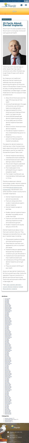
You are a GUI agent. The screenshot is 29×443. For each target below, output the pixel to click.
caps (7, 284)
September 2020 (8, 376)
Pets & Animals (8, 420)
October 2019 (7, 388)
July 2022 (7, 352)
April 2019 (7, 395)
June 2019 (7, 393)
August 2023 (7, 338)
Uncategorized (8, 421)
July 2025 (7, 312)
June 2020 (7, 379)
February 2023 (8, 344)
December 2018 (8, 399)
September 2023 (8, 337)
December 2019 (8, 386)
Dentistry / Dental (8, 418)
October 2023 (7, 335)
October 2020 (7, 375)
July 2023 (7, 339)
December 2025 (8, 307)
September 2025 (8, 310)
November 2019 (8, 387)
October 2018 (7, 401)
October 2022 (7, 349)
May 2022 (7, 354)
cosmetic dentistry (15, 284)
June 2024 (7, 327)
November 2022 (8, 348)
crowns (5, 286)
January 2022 (8, 358)
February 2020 (8, 384)
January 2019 (7, 398)
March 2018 (7, 409)
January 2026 (8, 306)
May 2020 (7, 380)
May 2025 (7, 315)
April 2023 (7, 342)
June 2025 (7, 313)
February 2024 (8, 331)
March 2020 (7, 383)
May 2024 (7, 328)
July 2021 (7, 365)
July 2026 (7, 299)
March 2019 (7, 396)
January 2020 (8, 385)
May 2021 (7, 367)
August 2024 (7, 324)
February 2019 (8, 397)
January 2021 (7, 372)
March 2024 (7, 330)
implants (14, 289)
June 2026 (7, 300)
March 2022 (7, 356)
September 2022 (8, 350)
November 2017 (8, 413)
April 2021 (7, 368)
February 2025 (8, 318)
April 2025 (7, 316)
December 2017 (8, 412)
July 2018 (7, 405)
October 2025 (7, 309)
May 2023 (7, 341)
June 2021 (7, 366)
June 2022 (7, 353)
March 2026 (7, 304)
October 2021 (7, 362)
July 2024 (7, 326)
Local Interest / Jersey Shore (10, 419)
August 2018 (7, 404)
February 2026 (8, 305)
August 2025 (7, 311)
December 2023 (8, 333)
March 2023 (7, 343)
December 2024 (8, 320)
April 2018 (7, 408)
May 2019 (7, 394)
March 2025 (7, 317)
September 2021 (8, 363)
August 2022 (7, 351)
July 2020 (7, 378)
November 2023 (8, 334)
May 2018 (7, 407)
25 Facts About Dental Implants (13, 24)
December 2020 (8, 373)
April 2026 (7, 303)
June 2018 (7, 406)
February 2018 (8, 410)
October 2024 (8, 322)
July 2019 (7, 391)
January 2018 (7, 411)
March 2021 (7, 369)
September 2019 (8, 389)
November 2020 (8, 374)
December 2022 (8, 346)
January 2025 (7, 319)
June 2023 (7, 340)
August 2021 (7, 364)
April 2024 (7, 329)
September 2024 (8, 323)
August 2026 (7, 298)
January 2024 (8, 332)
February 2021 (8, 371)
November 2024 (8, 321)
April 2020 (7, 382)
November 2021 (8, 361)
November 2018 (8, 400)
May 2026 (7, 301)
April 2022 (7, 355)
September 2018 (8, 402)
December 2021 (8, 360)
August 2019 (7, 390)
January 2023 (7, 345)
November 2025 (8, 308)
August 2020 (7, 377)
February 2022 (8, 357)
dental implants (13, 286)
